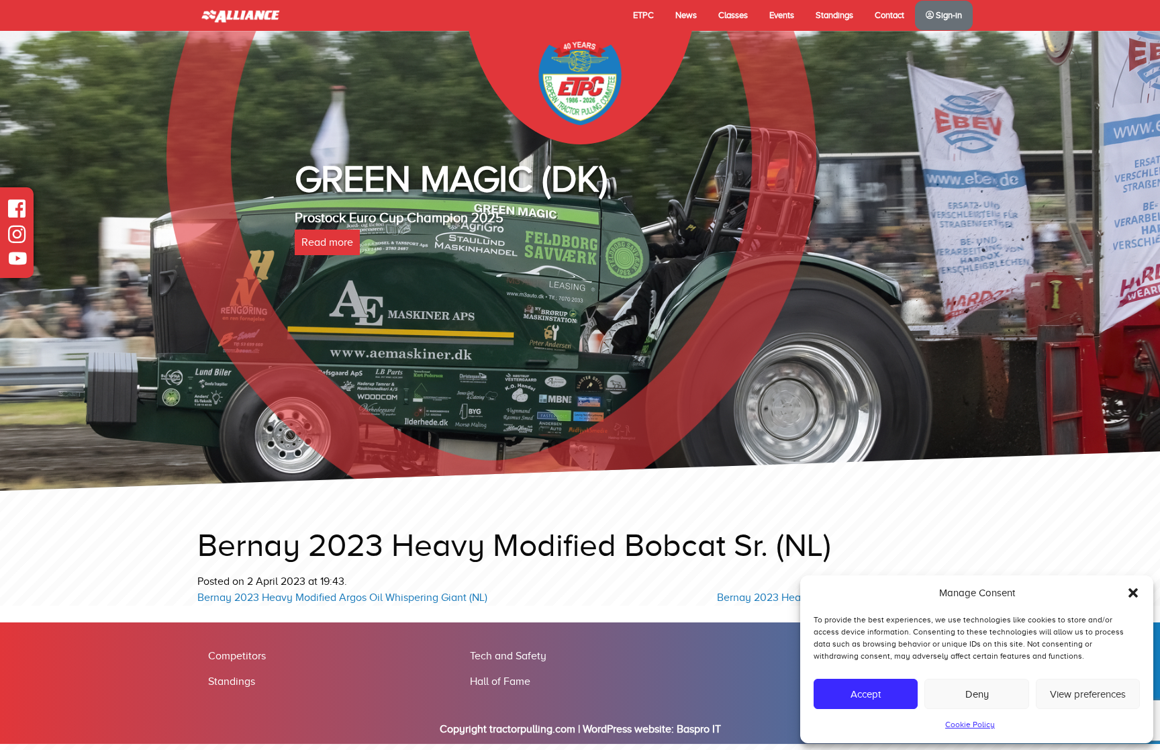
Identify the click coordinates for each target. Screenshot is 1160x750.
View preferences (1088, 694)
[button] (1133, 593)
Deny (977, 694)
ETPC (643, 15)
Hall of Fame (500, 681)
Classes (733, 15)
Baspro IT (699, 729)
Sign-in (948, 15)
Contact (889, 15)
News (686, 15)
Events (781, 15)
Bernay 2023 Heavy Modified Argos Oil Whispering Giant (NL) (342, 598)
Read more (327, 242)
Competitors (237, 656)
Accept (866, 694)
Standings (834, 15)
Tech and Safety (508, 656)
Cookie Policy (970, 724)
